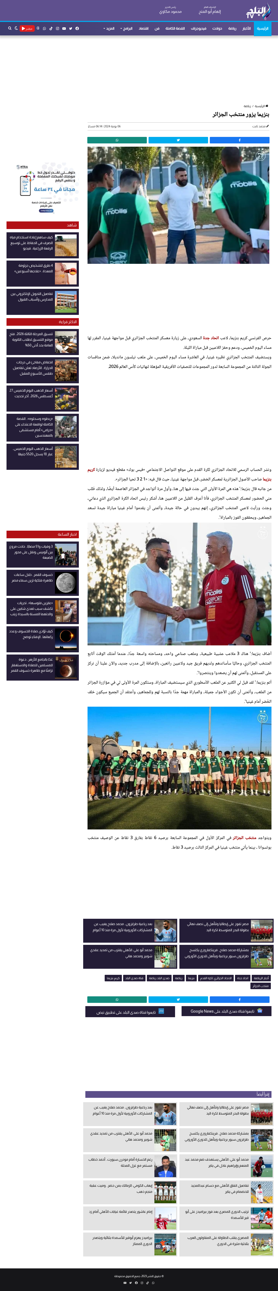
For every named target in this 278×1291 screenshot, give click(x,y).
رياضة (232, 28)
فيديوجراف (198, 28)
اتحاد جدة (211, 338)
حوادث (217, 28)
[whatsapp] (117, 140)
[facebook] (239, 140)
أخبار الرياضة (261, 978)
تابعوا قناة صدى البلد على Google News (223, 1011)
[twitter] (178, 140)
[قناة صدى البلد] (258, 11)
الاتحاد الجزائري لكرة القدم (216, 978)
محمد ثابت (259, 126)
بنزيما (191, 978)
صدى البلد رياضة (159, 978)
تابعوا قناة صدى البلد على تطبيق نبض (126, 1012)
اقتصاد (144, 28)
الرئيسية (262, 28)
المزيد (110, 28)
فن (157, 28)
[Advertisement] (141, 70)
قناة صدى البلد (134, 978)
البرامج (127, 28)
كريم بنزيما (113, 978)
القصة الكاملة (175, 28)
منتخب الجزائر (244, 838)
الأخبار (246, 28)
